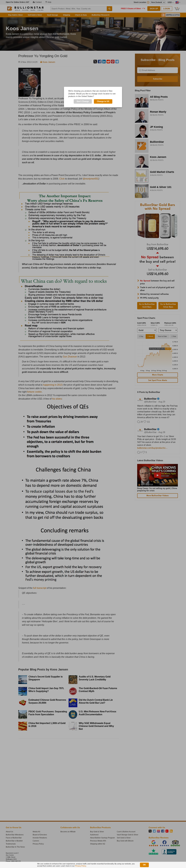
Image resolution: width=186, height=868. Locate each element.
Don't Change (83, 101)
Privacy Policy (80, 866)
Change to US (103, 101)
